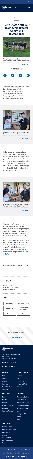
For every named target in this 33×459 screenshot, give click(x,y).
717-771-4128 (15, 287)
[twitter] (12, 75)
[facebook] (5, 75)
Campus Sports (23, 303)
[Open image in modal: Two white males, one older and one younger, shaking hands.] (16, 192)
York (16, 18)
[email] (28, 75)
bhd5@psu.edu (7, 286)
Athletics (9, 303)
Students (9, 308)
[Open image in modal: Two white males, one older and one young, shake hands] (16, 120)
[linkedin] (20, 75)
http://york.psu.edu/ (9, 289)
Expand (25, 65)
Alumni (9, 314)
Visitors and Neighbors (23, 308)
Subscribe (16, 337)
